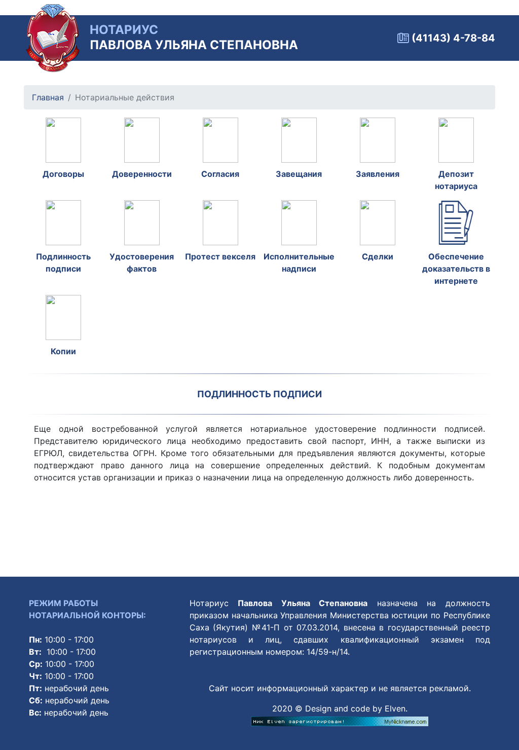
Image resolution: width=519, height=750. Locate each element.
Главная (48, 97)
